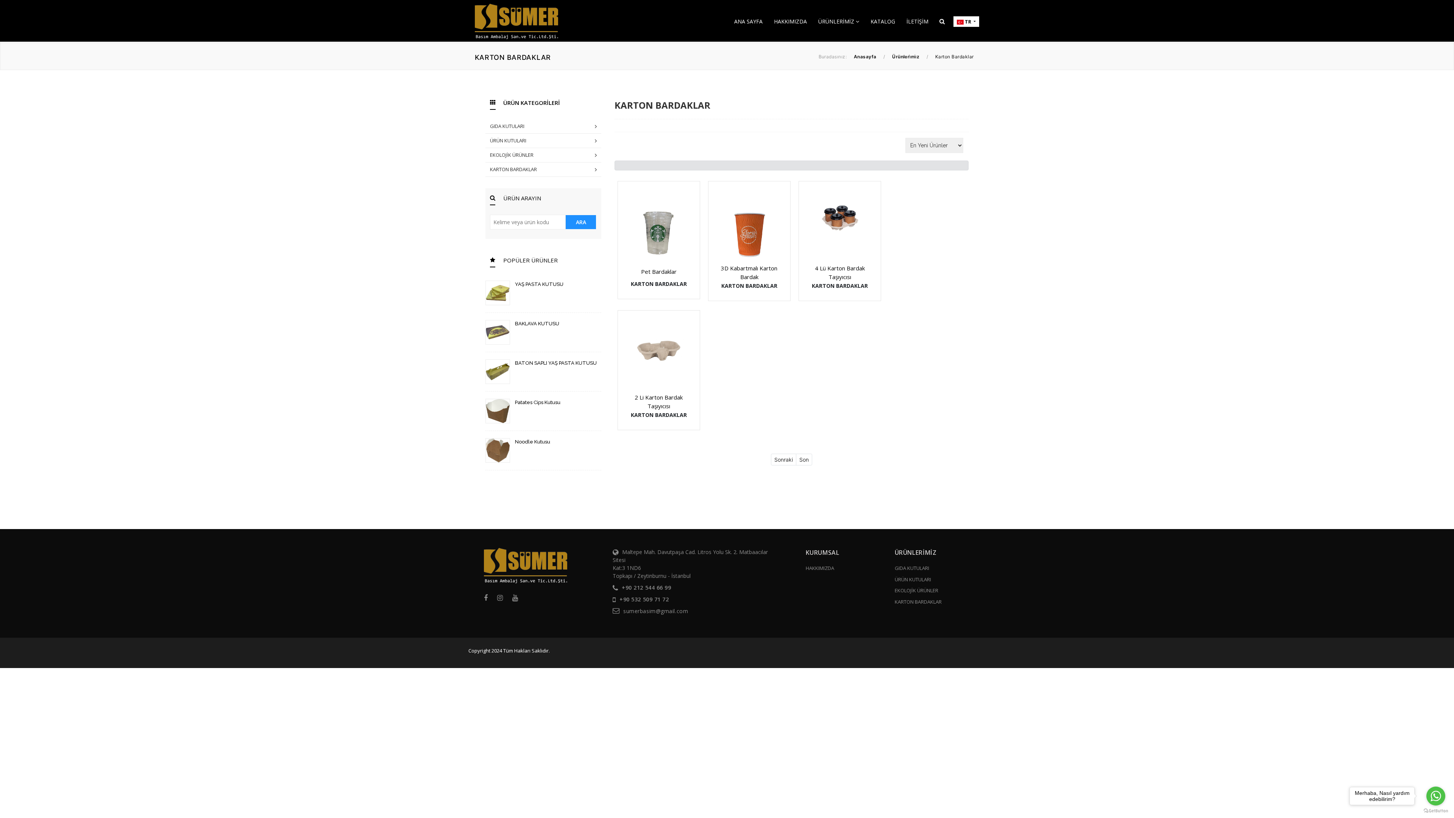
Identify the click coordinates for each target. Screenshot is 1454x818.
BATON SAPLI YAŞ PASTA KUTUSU (556, 363)
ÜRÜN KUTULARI (508, 140)
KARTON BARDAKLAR (513, 169)
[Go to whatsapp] (1435, 796)
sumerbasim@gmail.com (655, 611)
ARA (581, 222)
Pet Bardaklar (659, 271)
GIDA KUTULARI (507, 126)
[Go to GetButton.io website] (1436, 810)
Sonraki (783, 459)
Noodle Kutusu (532, 442)
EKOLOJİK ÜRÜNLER (512, 154)
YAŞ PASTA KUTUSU (539, 284)
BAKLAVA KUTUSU (537, 323)
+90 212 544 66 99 (646, 587)
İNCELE (662, 223)
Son (804, 459)
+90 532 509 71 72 (644, 599)
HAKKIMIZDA (820, 568)
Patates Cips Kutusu (537, 402)
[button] (942, 21)
